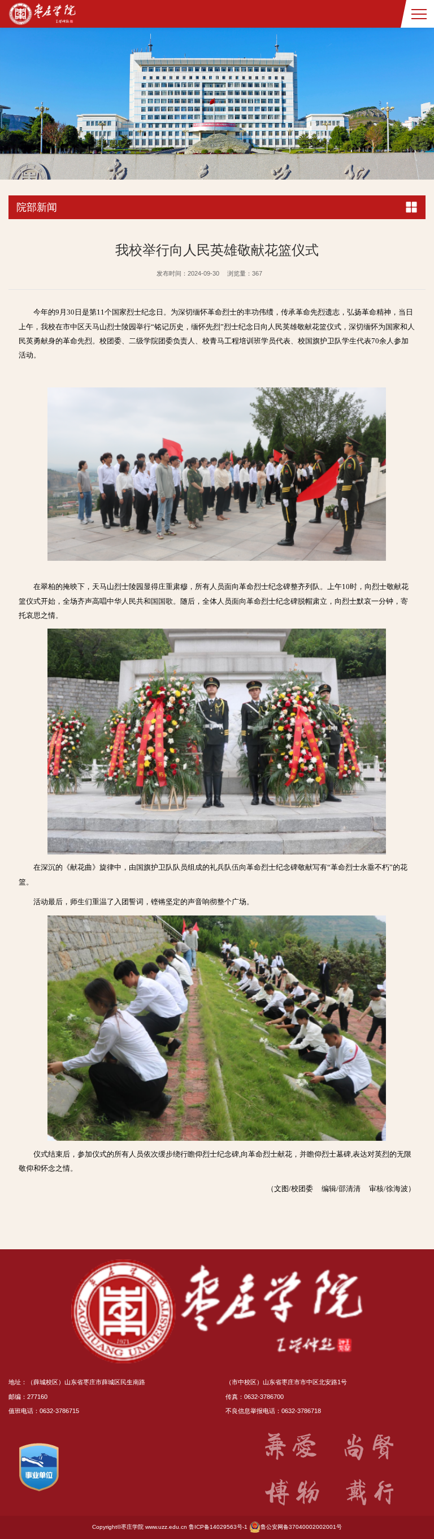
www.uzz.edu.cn (166, 1527)
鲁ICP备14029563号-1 (218, 1527)
